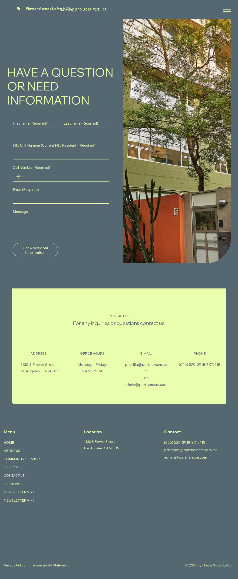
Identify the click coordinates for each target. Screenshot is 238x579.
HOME (9, 442)
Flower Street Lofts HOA (48, 8)
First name (30, 123)
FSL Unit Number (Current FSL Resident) (54, 145)
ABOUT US (12, 451)
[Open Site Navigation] (227, 12)
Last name (81, 123)
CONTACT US (14, 475)
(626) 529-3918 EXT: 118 (86, 9)
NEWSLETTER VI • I (19, 500)
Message (20, 211)
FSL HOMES (13, 467)
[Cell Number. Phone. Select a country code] (20, 176)
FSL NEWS (12, 484)
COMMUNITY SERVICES (22, 459)
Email (26, 189)
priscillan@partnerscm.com (188, 449)
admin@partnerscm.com (145, 384)
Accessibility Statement (51, 565)
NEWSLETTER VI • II (19, 492)
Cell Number (31, 167)
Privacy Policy (14, 565)
